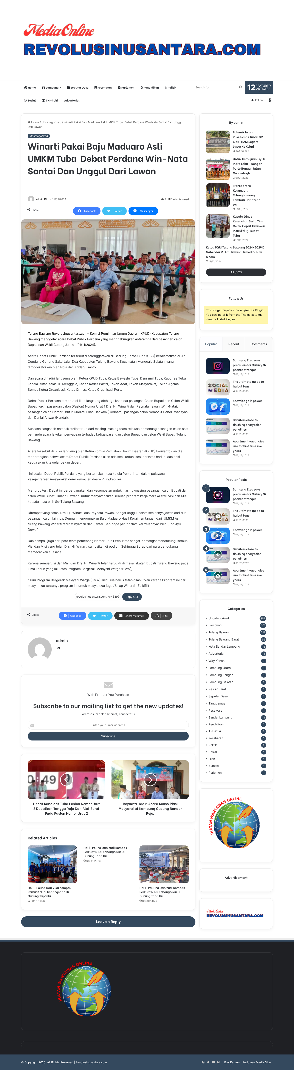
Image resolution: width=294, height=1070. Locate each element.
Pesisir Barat (217, 689)
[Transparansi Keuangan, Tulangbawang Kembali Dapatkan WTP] (218, 195)
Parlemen (128, 87)
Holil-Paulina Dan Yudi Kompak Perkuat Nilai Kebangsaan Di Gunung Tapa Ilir (162, 891)
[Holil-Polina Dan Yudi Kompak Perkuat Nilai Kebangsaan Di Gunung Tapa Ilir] (52, 864)
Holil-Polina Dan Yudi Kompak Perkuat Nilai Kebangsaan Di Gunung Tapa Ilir (49, 891)
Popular (211, 344)
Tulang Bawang (220, 632)
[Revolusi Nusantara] (147, 40)
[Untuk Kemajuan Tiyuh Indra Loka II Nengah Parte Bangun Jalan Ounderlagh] (218, 168)
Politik (171, 87)
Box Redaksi (232, 1062)
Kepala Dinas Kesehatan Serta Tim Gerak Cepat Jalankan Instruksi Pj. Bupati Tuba (249, 225)
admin (39, 199)
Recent (233, 344)
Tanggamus (217, 703)
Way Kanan (216, 660)
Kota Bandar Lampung (224, 646)
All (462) (236, 272)
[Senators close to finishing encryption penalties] (218, 426)
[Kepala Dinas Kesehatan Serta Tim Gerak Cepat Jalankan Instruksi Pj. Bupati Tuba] (218, 226)
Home (31, 87)
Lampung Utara (220, 668)
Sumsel (214, 765)
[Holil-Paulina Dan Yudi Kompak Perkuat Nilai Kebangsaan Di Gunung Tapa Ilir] (164, 864)
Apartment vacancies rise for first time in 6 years (248, 446)
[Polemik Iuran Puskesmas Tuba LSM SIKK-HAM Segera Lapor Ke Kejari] (218, 142)
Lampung (52, 87)
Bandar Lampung (220, 717)
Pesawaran (216, 710)
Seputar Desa (79, 87)
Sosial (31, 100)
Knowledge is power (247, 400)
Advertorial (71, 100)
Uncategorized (51, 122)
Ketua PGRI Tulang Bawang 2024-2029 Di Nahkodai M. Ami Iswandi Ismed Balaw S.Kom (235, 252)
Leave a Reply (108, 922)
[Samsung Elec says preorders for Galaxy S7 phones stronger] (218, 366)
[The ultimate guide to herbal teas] (218, 387)
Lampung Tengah (221, 675)
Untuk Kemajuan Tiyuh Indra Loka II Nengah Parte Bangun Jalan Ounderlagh (249, 165)
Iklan (212, 759)
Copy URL (132, 596)
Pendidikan (151, 87)
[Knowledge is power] (218, 406)
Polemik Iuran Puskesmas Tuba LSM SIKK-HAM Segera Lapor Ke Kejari (248, 139)
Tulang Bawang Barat (224, 639)
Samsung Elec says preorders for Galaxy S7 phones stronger (249, 365)
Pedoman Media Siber (257, 1062)
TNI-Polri (51, 100)
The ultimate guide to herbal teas (248, 383)
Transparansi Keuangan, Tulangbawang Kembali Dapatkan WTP (246, 195)
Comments (259, 344)
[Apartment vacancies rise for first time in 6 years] (218, 447)
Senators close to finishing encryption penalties (247, 424)
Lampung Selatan (221, 682)
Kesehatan (104, 87)
